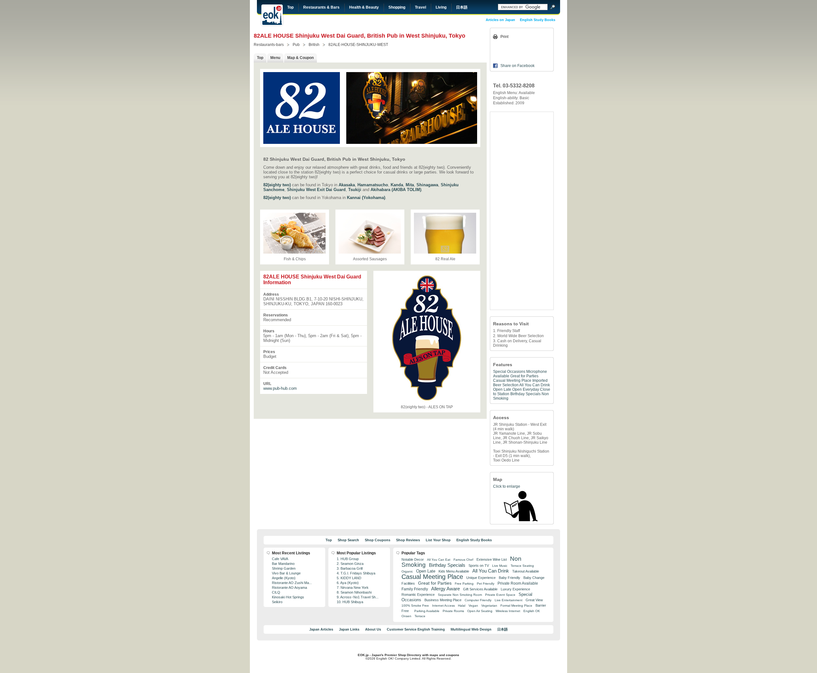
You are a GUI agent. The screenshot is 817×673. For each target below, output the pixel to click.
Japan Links (349, 629)
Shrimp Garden (284, 568)
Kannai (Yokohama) (366, 197)
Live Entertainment (508, 600)
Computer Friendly (478, 600)
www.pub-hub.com (280, 388)
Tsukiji (354, 189)
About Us (373, 629)
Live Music (499, 565)
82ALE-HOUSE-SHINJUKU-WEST (358, 44)
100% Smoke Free (415, 605)
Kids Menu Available (453, 571)
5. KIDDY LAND (349, 578)
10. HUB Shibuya (350, 602)
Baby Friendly (509, 578)
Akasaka (347, 184)
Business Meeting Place (442, 600)
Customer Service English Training (416, 629)
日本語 (462, 7)
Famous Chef (463, 559)
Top (290, 7)
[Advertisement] (522, 211)
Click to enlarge (506, 486)
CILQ (276, 592)
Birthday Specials (525, 394)
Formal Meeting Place (516, 605)
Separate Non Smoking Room (460, 594)
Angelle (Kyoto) (284, 578)
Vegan (473, 605)
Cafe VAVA (280, 559)
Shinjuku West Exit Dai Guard (316, 189)
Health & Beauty (364, 7)
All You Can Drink (534, 385)
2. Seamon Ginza (350, 564)
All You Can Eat (438, 559)
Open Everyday (525, 389)
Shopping (396, 7)
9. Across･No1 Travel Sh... (358, 597)
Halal (461, 605)
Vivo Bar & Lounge (286, 573)
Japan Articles (321, 629)
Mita (410, 184)
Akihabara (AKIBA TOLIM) (396, 189)
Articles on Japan (500, 20)
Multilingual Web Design (471, 629)
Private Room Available (518, 583)
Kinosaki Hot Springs (288, 597)
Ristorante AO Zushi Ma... (292, 583)
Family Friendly (414, 589)
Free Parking (464, 583)
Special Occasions (509, 371)
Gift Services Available (480, 589)
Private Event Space (500, 594)
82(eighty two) (277, 184)
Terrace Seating (522, 565)
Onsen (406, 616)
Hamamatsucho (372, 184)
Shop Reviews (408, 540)
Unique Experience (481, 578)
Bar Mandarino (283, 564)
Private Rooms (453, 611)
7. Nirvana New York (353, 587)
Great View (534, 600)
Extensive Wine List (491, 559)
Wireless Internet (508, 611)
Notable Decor (412, 559)
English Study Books (537, 20)
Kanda (397, 184)
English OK (531, 611)
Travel (420, 7)
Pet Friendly (485, 583)
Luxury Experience (515, 589)
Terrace (420, 616)
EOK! (272, 15)
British (314, 44)
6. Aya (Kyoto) (348, 583)
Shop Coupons (377, 540)
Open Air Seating (479, 611)
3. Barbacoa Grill (350, 568)
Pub (296, 44)
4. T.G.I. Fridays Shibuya (356, 573)
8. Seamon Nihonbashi (354, 592)
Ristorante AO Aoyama (289, 587)
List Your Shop (438, 540)
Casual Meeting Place (512, 380)
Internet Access (443, 605)
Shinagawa (427, 184)
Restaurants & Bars (321, 7)
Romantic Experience (418, 594)
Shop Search (348, 540)
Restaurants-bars (269, 44)
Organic (407, 571)
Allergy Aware (445, 588)
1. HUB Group (348, 559)
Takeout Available (525, 571)
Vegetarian (489, 605)
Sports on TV (478, 565)
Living (441, 7)
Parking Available (426, 611)
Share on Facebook (517, 65)
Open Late (502, 389)
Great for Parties (524, 376)
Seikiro (277, 602)
